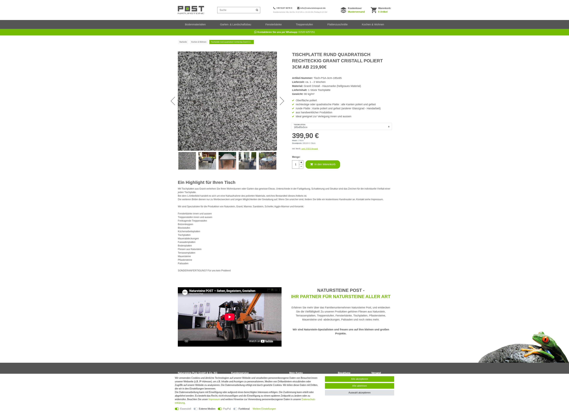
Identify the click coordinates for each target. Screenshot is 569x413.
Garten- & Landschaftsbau (235, 24)
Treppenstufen (304, 24)
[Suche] (257, 10)
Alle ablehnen (359, 386)
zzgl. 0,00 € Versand (310, 149)
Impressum (214, 399)
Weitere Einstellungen (264, 409)
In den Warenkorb (324, 164)
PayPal (227, 409)
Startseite (183, 42)
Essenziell (185, 409)
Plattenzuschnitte (337, 24)
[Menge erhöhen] (301, 162)
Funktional (244, 409)
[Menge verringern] (301, 166)
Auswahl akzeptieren (360, 392)
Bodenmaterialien (195, 24)
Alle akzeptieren (359, 379)
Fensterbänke (273, 24)
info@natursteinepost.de (313, 8)
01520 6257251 (286, 32)
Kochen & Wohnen (373, 24)
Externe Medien (207, 409)
